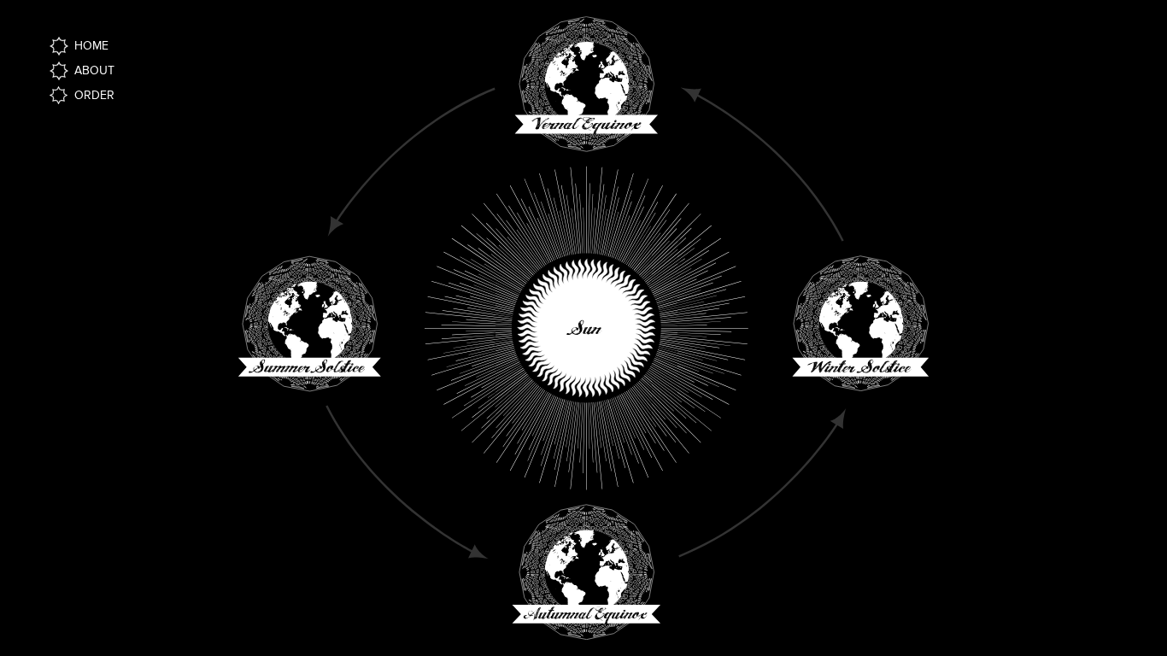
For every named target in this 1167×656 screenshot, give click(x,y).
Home (91, 45)
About (94, 70)
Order (94, 95)
